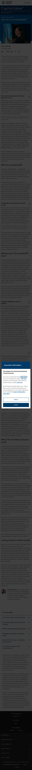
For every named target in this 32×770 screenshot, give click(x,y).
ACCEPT (16, 405)
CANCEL (16, 399)
